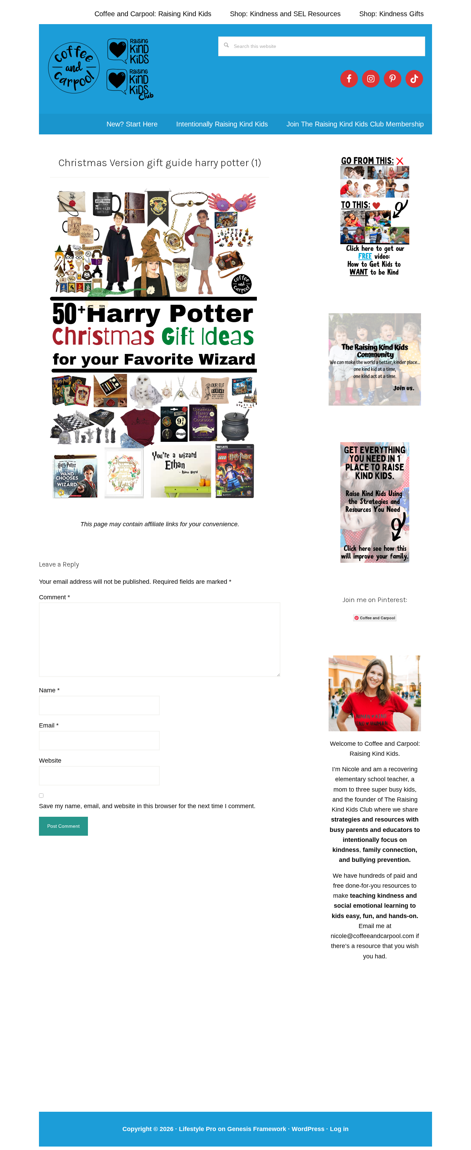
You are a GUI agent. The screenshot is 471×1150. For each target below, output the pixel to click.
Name (49, 690)
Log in (339, 1129)
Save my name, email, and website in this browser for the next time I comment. (147, 806)
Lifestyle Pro (197, 1129)
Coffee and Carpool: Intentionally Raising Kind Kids (101, 69)
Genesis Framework (256, 1129)
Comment (54, 597)
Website (50, 760)
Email (49, 725)
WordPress (308, 1129)
